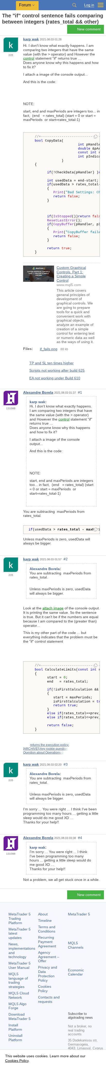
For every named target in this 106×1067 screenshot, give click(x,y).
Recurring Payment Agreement (47, 941)
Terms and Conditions (46, 929)
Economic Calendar (76, 972)
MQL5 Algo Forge (17, 1006)
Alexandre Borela (38, 392)
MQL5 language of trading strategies (18, 980)
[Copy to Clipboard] (95, 137)
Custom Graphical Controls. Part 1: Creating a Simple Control (71, 274)
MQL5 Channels (75, 945)
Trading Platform (19, 918)
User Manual (19, 965)
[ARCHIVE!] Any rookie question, (45, 749)
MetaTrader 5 (79, 914)
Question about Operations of (43, 752)
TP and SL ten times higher (51, 363)
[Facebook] (71, 998)
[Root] (3, 31)
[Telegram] (79, 998)
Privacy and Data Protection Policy (47, 973)
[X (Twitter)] (87, 998)
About (43, 914)
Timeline (45, 920)
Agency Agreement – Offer (48, 956)
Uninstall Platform (15, 1038)
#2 (66, 559)
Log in (89, 5)
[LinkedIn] (79, 1007)
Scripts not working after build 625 (57, 370)
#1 (80, 392)
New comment (89, 29)
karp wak (31, 39)
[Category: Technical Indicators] (10, 31)
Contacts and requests (49, 999)
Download (19, 1016)
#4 (80, 838)
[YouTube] (71, 1007)
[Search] (74, 5)
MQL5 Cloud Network (18, 995)
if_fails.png (48, 349)
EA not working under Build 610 (54, 378)
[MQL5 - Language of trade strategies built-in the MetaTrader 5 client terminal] (8, 5)
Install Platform (15, 1027)
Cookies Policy (44, 988)
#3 (66, 764)
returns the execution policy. (49, 745)
